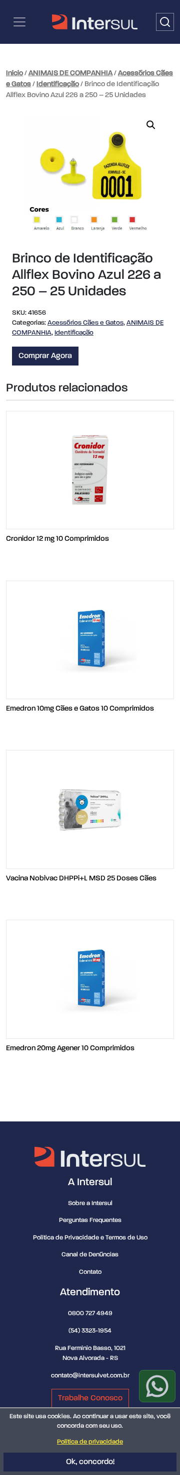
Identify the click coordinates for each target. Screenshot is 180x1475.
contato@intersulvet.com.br (90, 1375)
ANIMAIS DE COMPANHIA (70, 73)
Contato (90, 1272)
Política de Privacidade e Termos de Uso (90, 1237)
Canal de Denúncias (90, 1254)
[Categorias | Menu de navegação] (19, 21)
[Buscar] (165, 22)
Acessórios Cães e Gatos (86, 323)
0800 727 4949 (90, 1313)
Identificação (57, 84)
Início (14, 73)
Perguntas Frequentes (90, 1220)
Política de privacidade (90, 1442)
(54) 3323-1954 (90, 1331)
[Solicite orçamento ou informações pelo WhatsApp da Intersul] (157, 1386)
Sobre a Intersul (90, 1203)
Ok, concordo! (90, 1462)
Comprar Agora (45, 356)
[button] (151, 125)
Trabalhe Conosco (90, 1398)
